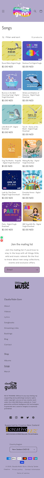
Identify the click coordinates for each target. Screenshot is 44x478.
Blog (6, 339)
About (7, 306)
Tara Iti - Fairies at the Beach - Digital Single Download (30, 129)
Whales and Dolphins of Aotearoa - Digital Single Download (31, 95)
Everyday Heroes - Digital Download (31, 193)
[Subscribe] (37, 270)
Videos (7, 311)
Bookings (8, 333)
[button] (3, 11)
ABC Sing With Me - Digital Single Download (32, 225)
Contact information (32, 469)
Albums (7, 360)
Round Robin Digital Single (11, 63)
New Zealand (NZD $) (20, 449)
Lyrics (7, 317)
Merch (7, 371)
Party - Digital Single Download (9, 225)
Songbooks (9, 322)
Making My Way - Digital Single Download (31, 162)
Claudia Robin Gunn (19, 466)
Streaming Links (11, 328)
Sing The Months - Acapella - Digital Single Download (11, 162)
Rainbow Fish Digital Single (32, 63)
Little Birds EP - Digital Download (10, 128)
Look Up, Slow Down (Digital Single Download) (11, 193)
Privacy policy (17, 469)
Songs (7, 366)
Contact (8, 344)
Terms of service (23, 473)
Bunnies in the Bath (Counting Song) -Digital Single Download (10, 95)
